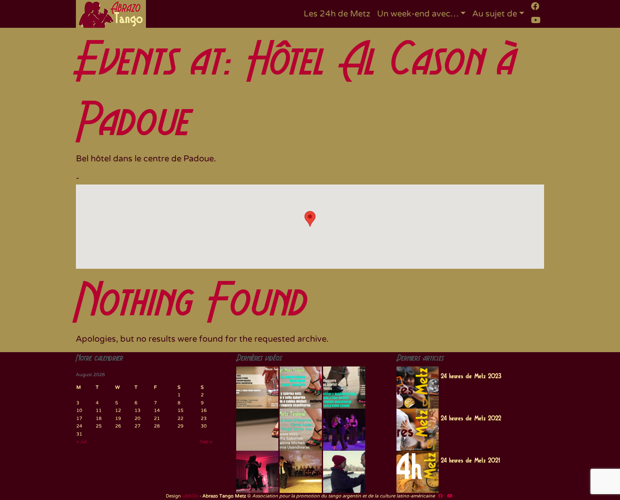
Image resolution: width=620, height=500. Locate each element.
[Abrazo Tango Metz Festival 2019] (257, 387)
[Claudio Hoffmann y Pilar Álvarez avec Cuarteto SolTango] (257, 472)
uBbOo (190, 496)
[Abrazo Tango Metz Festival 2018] (301, 387)
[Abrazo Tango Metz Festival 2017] (344, 387)
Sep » (206, 441)
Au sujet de (494, 14)
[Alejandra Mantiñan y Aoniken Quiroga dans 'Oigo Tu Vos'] (301, 472)
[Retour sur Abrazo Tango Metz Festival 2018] (301, 430)
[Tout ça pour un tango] (344, 472)
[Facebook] (535, 6)
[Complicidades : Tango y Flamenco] (344, 430)
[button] (310, 219)
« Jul (81, 441)
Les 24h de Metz (337, 14)
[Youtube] (536, 20)
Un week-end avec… (417, 14)
